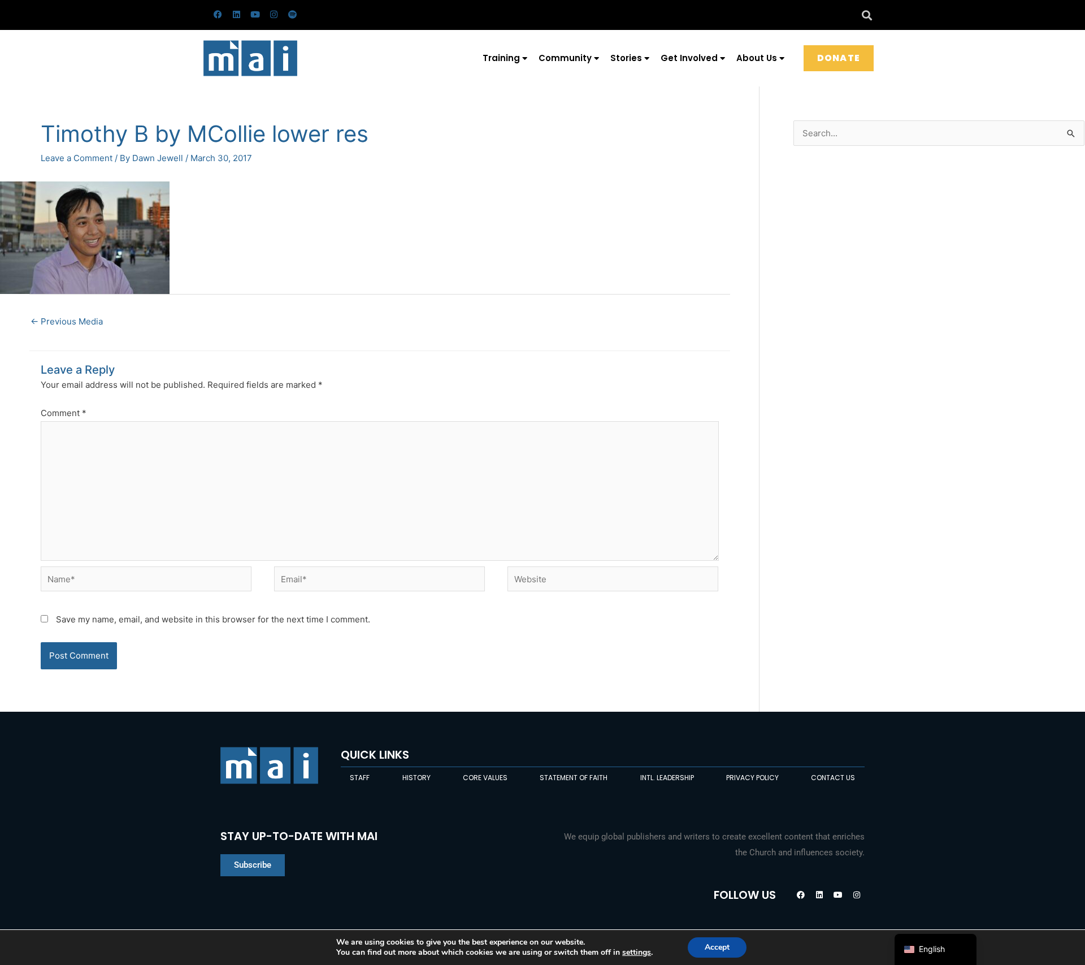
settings (636, 952)
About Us (756, 58)
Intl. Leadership (667, 777)
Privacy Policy (752, 777)
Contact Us (833, 777)
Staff (360, 777)
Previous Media (67, 321)
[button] (866, 15)
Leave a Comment (76, 158)
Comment (63, 413)
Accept (717, 947)
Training (501, 58)
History (416, 777)
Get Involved (689, 58)
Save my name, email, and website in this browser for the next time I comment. (213, 619)
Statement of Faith (573, 777)
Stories (626, 58)
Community (565, 58)
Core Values (485, 777)
